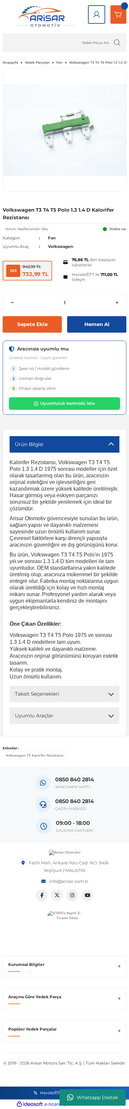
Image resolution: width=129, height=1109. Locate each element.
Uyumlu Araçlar (34, 715)
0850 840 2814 (74, 801)
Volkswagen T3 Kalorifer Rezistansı (35, 755)
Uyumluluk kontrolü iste (67, 403)
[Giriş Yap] (97, 14)
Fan (52, 237)
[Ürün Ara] (117, 42)
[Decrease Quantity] (12, 303)
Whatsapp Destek (97, 1097)
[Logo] (64, 852)
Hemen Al (96, 324)
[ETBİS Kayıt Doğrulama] (64, 928)
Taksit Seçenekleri (37, 694)
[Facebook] (42, 895)
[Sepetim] (118, 14)
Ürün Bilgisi (29, 444)
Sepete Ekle (32, 324)
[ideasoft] (30, 1104)
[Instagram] (72, 895)
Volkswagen (60, 246)
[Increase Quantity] (117, 303)
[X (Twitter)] (57, 895)
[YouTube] (87, 895)
